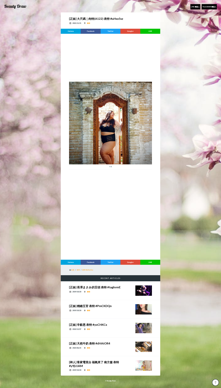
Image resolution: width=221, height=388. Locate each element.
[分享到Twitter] (111, 31)
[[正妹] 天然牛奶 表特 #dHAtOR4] (143, 347)
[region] (110, 56)
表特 (88, 23)
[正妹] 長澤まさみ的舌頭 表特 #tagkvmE (95, 287)
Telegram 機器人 (209, 7)
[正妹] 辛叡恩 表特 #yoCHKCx (88, 324)
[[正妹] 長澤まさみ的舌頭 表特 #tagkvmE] (143, 290)
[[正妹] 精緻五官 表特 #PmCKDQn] (143, 309)
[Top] (215, 382)
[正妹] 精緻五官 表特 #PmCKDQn (90, 306)
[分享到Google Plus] (130, 31)
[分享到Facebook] (91, 31)
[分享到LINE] (150, 31)
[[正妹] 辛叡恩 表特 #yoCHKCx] (143, 328)
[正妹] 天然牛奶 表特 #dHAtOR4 (89, 343)
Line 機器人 (195, 7)
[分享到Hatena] (71, 31)
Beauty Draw (15, 6)
